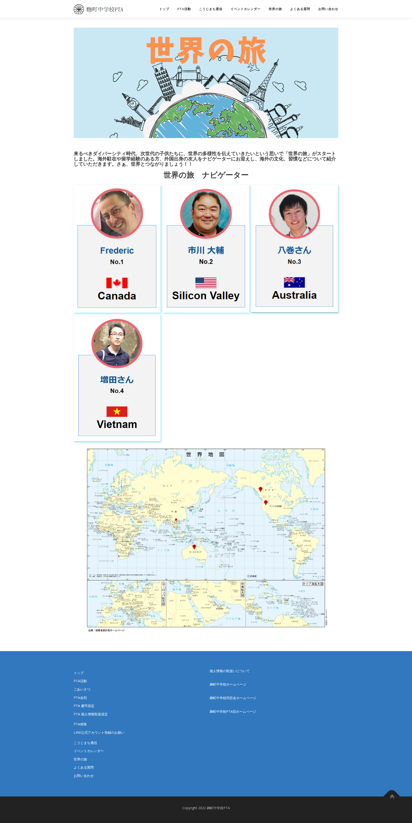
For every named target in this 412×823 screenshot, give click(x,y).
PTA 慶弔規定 (84, 705)
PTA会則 (80, 697)
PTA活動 (184, 9)
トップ (164, 9)
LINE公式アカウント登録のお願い (99, 732)
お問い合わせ (328, 9)
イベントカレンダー (246, 9)
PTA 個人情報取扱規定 (91, 714)
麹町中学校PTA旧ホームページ (233, 711)
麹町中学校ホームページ (228, 684)
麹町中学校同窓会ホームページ (233, 698)
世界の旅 (275, 9)
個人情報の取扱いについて (230, 671)
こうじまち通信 (210, 9)
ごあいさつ (82, 689)
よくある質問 (300, 9)
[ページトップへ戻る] (391, 796)
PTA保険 (80, 724)
